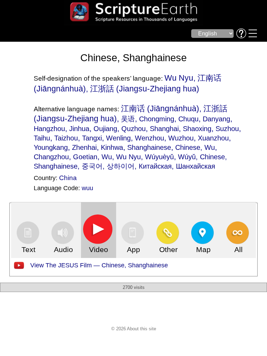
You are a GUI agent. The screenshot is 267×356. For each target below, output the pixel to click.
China (68, 177)
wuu (87, 188)
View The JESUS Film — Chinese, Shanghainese (99, 265)
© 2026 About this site (133, 328)
